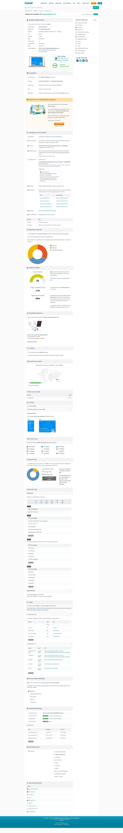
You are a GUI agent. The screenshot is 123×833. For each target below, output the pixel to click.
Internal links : (31, 614)
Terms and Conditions (58, 824)
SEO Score (80, 25)
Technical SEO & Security (83, 32)
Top (95, 20)
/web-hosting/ (56, 630)
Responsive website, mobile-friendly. (36, 409)
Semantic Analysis (81, 34)
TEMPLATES (43, 3)
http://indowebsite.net (44, 198)
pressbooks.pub (32, 791)
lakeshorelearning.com (33, 788)
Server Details (81, 53)
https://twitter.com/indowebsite (51, 668)
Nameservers (30, 725)
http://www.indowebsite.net (46, 203)
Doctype (31, 406)
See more (53, 77)
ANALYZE (96, 7)
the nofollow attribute (40, 608)
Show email (41, 45)
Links (79, 46)
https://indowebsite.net (45, 200)
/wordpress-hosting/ (57, 633)
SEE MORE (31, 535)
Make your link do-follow (62, 60)
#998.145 (41, 93)
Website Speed (81, 36)
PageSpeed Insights (82, 39)
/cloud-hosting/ (56, 636)
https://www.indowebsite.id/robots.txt (47, 210)
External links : (31, 643)
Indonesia (64, 732)
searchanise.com (32, 811)
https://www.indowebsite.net (46, 206)
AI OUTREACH (67, 3)
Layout (79, 43)
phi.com (30, 797)
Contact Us (61, 820)
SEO (74, 3)
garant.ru (30, 803)
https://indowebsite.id (57, 136)
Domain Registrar (81, 50)
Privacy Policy (66, 824)
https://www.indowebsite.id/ (62, 198)
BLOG (78, 3)
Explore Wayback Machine (54, 85)
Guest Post (80, 29)
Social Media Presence (83, 48)
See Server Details (43, 51)
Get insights (53, 278)
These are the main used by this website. (42, 442)
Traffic (79, 41)
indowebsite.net (62, 58)
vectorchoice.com (32, 805)
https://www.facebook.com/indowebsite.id (53, 659)
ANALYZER (58, 3)
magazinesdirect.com (33, 808)
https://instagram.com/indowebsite (51, 664)
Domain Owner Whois (82, 23)
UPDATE (96, 14)
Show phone (41, 43)
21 (47, 503)
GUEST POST (85, 3)
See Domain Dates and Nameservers (47, 50)
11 (41, 503)
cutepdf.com (31, 794)
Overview (80, 27)
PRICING (51, 3)
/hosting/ (55, 627)
